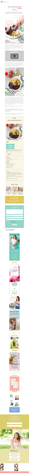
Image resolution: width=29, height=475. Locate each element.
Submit (14, 276)
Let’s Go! (14, 293)
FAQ (13, 472)
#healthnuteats (18, 110)
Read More (14, 260)
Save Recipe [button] (10, 146)
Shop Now (14, 407)
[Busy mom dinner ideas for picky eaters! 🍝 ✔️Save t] (2, 465)
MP (16, 9)
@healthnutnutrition (13, 110)
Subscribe (10, 472)
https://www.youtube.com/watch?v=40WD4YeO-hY (14, 285)
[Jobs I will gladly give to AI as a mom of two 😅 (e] (16, 469)
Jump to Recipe (20, 8)
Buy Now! (14, 309)
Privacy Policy (16, 472)
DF (14, 9)
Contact (19, 472)
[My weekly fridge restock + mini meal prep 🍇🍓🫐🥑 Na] (16, 465)
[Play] (14, 56)
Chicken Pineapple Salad (19, 113)
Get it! (14, 350)
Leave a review (10, 148)
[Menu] (28, 1)
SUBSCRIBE (14, 428)
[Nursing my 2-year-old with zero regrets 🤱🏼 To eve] (2, 469)
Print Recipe (10, 144)
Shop (12, 472)
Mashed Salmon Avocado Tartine (17, 114)
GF (15, 9)
